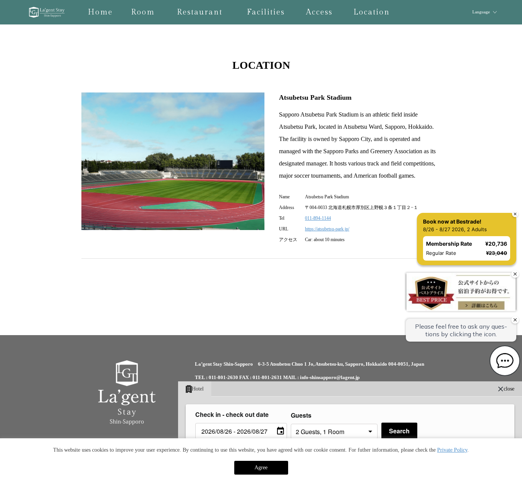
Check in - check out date (232, 414)
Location (371, 12)
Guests (301, 415)
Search (399, 430)
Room (143, 12)
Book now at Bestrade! (452, 221)
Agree (261, 467)
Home (100, 12)
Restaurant (199, 12)
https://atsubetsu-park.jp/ (327, 229)
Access (319, 12)
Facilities (266, 12)
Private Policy (452, 450)
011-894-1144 (318, 218)
